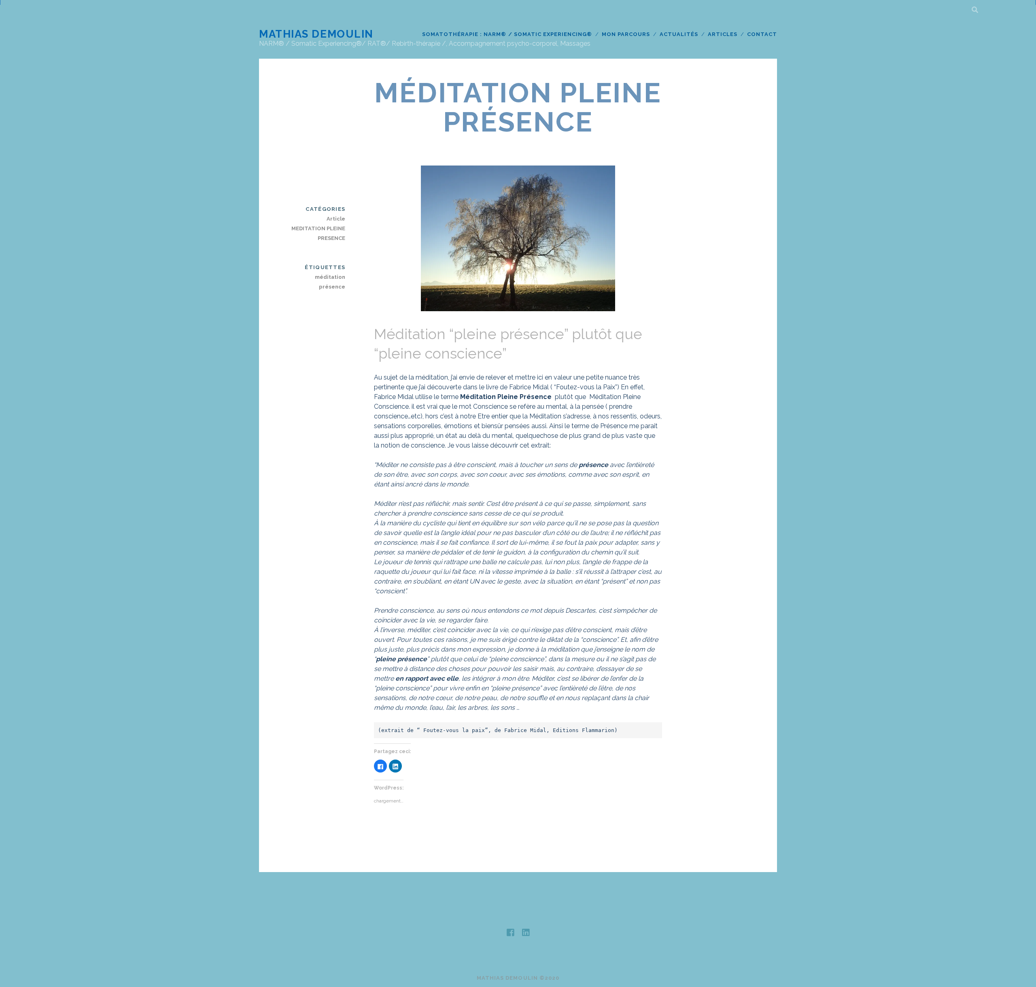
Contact (762, 34)
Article (336, 219)
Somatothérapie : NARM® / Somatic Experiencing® (507, 34)
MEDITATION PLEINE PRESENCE (318, 233)
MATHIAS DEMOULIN (316, 34)
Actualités (679, 34)
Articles (722, 34)
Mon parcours (626, 34)
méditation (330, 277)
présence (332, 287)
